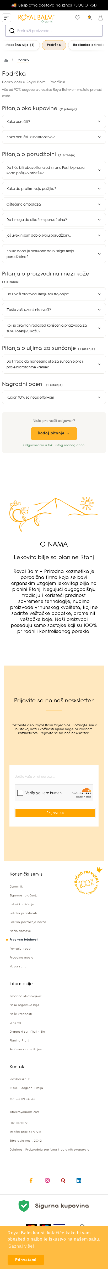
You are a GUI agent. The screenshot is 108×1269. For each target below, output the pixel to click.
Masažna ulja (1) (20, 45)
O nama (16, 1023)
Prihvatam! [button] (26, 1260)
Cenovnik (16, 886)
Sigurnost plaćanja (24, 895)
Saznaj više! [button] (21, 1246)
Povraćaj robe (20, 948)
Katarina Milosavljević (26, 996)
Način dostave (20, 931)
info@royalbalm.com (25, 1112)
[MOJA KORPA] (100, 18)
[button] (54, 121)
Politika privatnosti (23, 913)
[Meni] (6, 17)
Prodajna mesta (22, 957)
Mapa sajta (18, 966)
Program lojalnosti (24, 939)
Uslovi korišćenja (22, 904)
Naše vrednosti (21, 1014)
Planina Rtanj (19, 1040)
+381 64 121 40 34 (22, 1099)
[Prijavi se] (89, 18)
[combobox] (54, 31)
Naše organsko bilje (25, 1005)
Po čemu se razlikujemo (27, 1049)
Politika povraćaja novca (28, 922)
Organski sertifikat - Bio (27, 1031)
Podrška (54, 45)
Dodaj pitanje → (54, 433)
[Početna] (6, 60)
